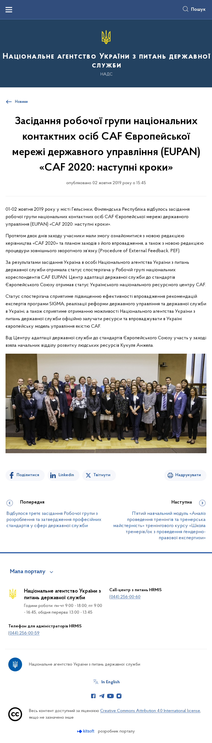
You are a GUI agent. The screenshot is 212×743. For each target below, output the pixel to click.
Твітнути (101, 475)
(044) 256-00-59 (23, 633)
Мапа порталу (28, 572)
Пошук (198, 9)
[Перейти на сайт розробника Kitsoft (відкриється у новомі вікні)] (86, 731)
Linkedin (66, 475)
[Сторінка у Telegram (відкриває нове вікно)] (102, 696)
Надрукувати (188, 475)
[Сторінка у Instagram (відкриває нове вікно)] (119, 696)
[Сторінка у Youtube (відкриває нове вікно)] (110, 696)
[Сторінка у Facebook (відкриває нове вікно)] (93, 696)
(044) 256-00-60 (125, 597)
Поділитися (28, 475)
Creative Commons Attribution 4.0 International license (150, 711)
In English (110, 682)
